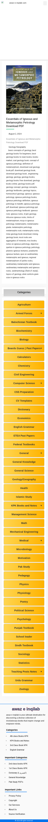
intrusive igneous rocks (16, 217)
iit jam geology (30, 214)
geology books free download (19, 180)
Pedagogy (24, 575)
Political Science (24, 610)
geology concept (13, 187)
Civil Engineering (24, 374)
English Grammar (24, 427)
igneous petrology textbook (18, 210)
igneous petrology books (26, 197)
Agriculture (24, 304)
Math (24, 523)
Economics (24, 418)
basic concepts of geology (19, 150)
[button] (45, 3)
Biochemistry (24, 330)
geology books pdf (26, 184)
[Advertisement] (24, 36)
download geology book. (16, 174)
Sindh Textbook (24, 645)
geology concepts (29, 187)
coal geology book (21, 160)
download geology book (25, 170)
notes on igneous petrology (18, 244)
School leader (24, 636)
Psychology (24, 619)
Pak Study (24, 566)
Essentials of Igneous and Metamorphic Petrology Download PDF (22, 122)
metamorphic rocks (30, 230)
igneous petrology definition (18, 200)
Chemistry (24, 365)
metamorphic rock (14, 230)
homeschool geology (15, 194)
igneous (28, 194)
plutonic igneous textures (17, 251)
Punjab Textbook (24, 628)
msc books (32, 240)
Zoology (24, 689)
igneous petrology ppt (28, 207)
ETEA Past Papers (24, 435)
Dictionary (24, 409)
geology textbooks (14, 190)
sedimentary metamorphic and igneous (23, 264)
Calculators (24, 357)
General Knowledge (24, 462)
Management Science (24, 514)
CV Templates (24, 400)
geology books (28, 177)
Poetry (24, 601)
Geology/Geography (17, 147)
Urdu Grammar (24, 680)
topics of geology (13, 274)
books (29, 157)
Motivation (24, 558)
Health (24, 488)
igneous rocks (17, 214)
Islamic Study (24, 496)
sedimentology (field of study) (25, 271)
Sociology (24, 654)
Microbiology (24, 549)
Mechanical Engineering (24, 531)
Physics (24, 584)
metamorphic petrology (22, 227)
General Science (24, 470)
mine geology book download (19, 234)
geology (17, 177)
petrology (35, 247)
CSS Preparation (24, 392)
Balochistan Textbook (24, 322)
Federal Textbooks (24, 444)
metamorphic (20, 224)
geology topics (29, 190)
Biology (24, 339)
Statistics (24, 663)
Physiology (24, 593)
